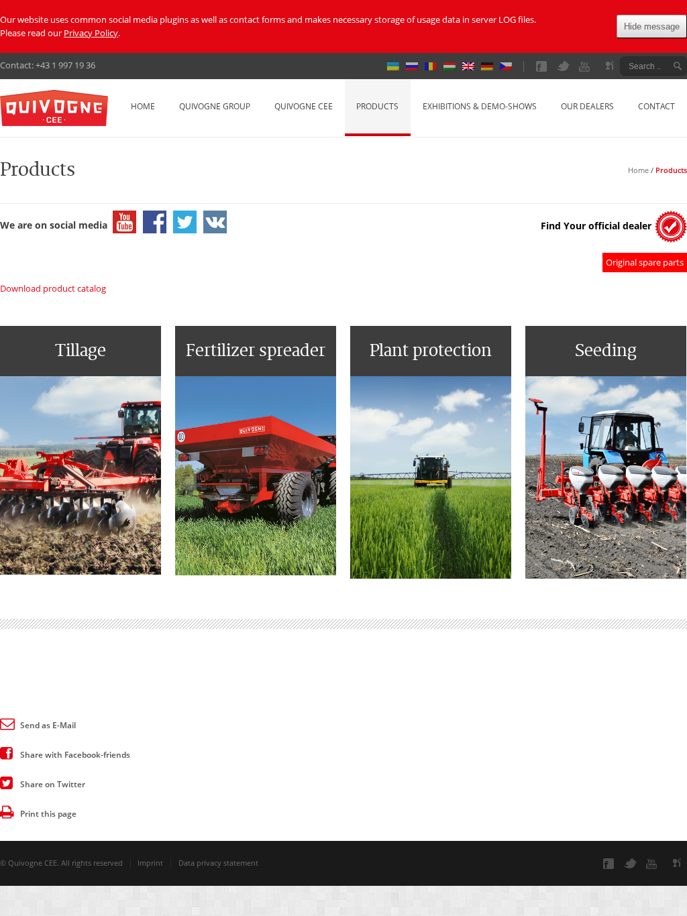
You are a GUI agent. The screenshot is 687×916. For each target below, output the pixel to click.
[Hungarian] (452, 66)
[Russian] (415, 66)
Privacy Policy (91, 33)
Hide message (652, 26)
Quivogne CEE (303, 106)
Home (143, 106)
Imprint (150, 863)
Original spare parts (645, 262)
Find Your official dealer (596, 225)
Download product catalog (53, 288)
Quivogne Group (214, 106)
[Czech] (509, 66)
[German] (490, 66)
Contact (656, 106)
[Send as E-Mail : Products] (6, 723)
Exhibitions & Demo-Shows (480, 106)
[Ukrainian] (396, 66)
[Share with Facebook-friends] (6, 752)
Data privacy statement (218, 863)
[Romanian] (434, 66)
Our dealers (587, 106)
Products (377, 106)
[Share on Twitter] (6, 782)
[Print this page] (6, 811)
